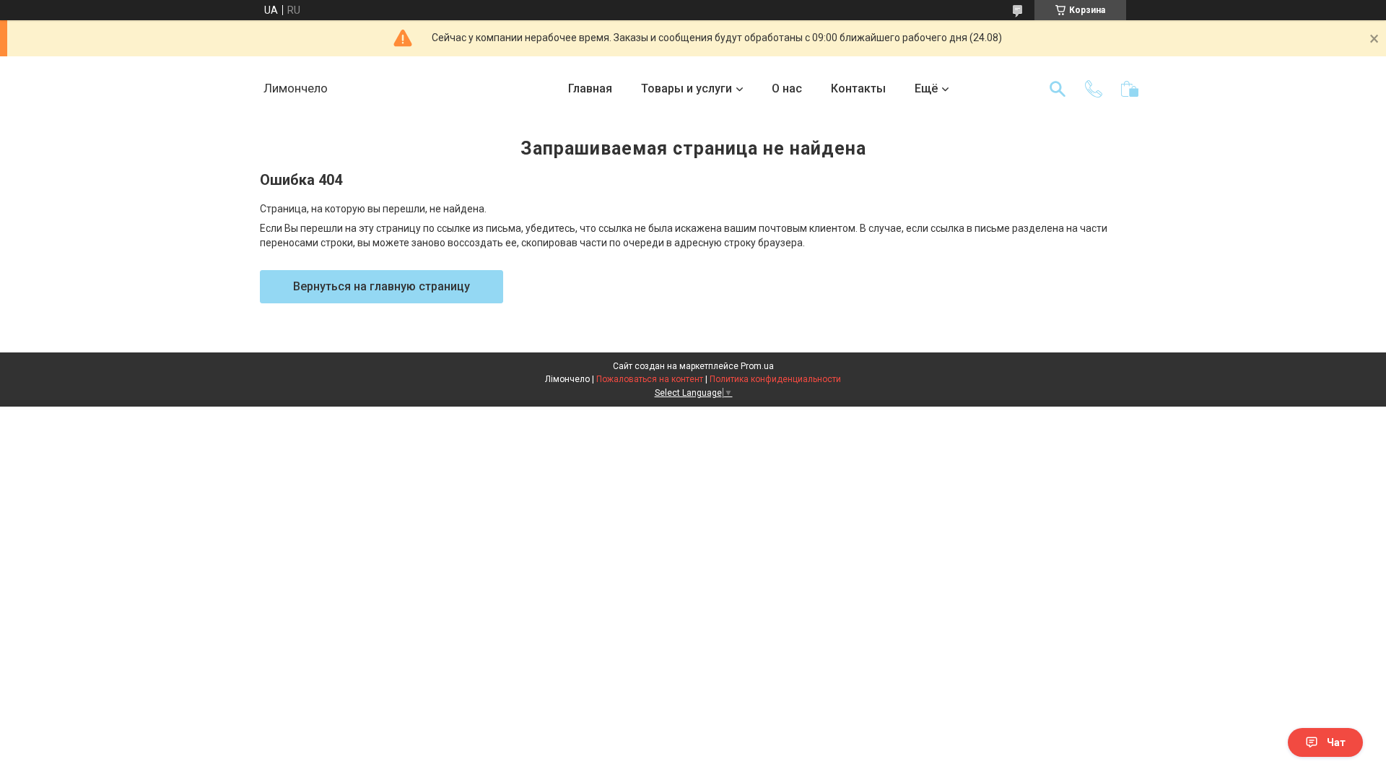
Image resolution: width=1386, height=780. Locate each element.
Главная (590, 88)
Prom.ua (757, 366)
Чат (1336, 742)
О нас (787, 88)
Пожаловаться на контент (649, 379)
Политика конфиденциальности (775, 379)
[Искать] (1057, 88)
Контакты (858, 88)
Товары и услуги (686, 88)
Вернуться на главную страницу (381, 286)
